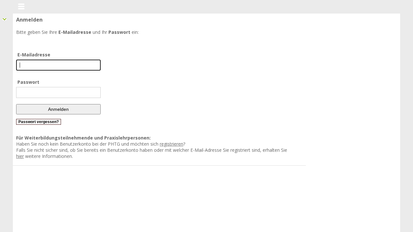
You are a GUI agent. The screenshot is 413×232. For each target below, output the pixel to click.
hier (292, 150)
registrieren (171, 144)
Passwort (28, 82)
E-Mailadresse (33, 55)
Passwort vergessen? (38, 122)
